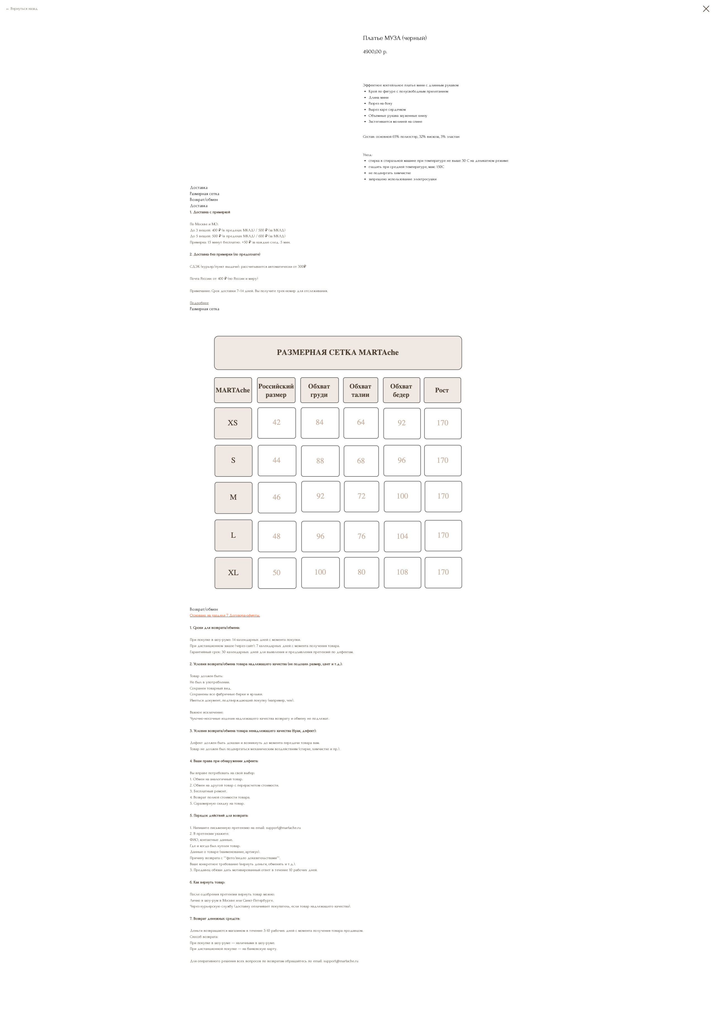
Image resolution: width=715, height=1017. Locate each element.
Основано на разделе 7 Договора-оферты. (225, 615)
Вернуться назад (24, 8)
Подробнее (199, 303)
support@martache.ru (340, 961)
